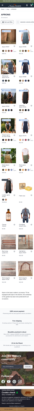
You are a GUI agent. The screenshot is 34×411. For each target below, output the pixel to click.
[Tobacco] (9, 51)
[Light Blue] (11, 170)
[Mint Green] (20, 51)
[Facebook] (3, 381)
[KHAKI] (11, 140)
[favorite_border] (14, 46)
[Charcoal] (26, 110)
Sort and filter (8, 22)
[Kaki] (20, 110)
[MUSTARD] (6, 140)
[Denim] (28, 110)
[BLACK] (3, 140)
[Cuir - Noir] (3, 200)
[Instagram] (20, 381)
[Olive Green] (3, 51)
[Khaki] (9, 81)
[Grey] (23, 140)
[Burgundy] (11, 51)
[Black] (6, 81)
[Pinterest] (14, 381)
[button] (2, 5)
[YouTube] (8, 381)
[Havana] (23, 51)
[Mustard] (28, 51)
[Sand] (6, 51)
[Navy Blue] (3, 81)
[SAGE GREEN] (28, 140)
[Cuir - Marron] (6, 200)
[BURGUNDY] (9, 140)
